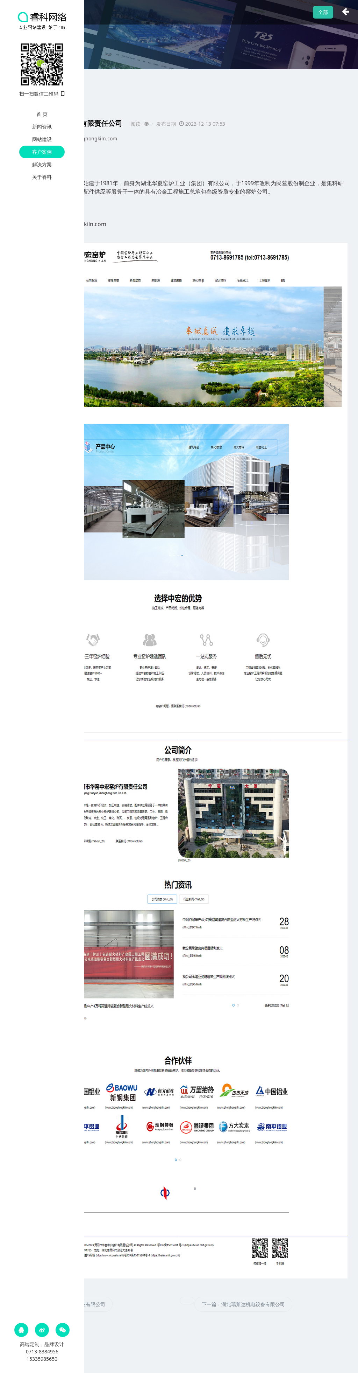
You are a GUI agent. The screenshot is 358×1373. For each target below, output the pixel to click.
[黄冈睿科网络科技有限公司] (42, 20)
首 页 (42, 114)
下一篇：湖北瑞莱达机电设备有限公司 (243, 1304)
